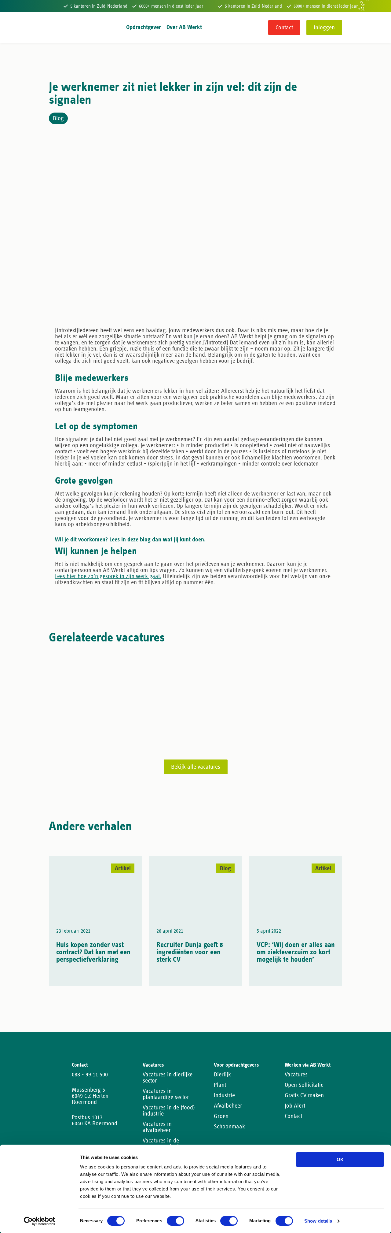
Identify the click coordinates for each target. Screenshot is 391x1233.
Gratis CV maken (304, 1095)
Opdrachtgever (143, 27)
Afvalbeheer (228, 1106)
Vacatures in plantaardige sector (166, 1094)
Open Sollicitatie (304, 1085)
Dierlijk (222, 1074)
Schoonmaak (229, 1126)
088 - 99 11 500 (90, 1074)
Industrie (224, 1095)
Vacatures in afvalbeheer (157, 1127)
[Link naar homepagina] (60, 27)
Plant (220, 1085)
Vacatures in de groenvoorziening (164, 1144)
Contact (284, 27)
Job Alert (295, 1106)
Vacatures (296, 1074)
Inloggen (324, 27)
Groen (221, 1116)
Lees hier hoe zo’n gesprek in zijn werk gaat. (108, 576)
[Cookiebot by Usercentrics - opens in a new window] (39, 1221)
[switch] (175, 1221)
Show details (318, 1221)
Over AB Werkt (184, 27)
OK (340, 1159)
